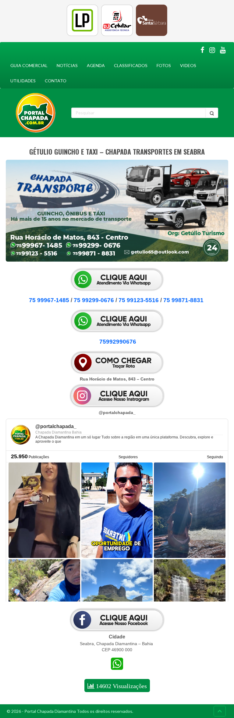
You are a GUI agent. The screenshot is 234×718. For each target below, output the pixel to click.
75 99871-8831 (183, 300)
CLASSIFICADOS (130, 65)
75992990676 (117, 341)
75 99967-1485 (49, 300)
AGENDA (96, 65)
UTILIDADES (23, 80)
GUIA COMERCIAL (29, 65)
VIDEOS (188, 65)
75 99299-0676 (94, 300)
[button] (117, 517)
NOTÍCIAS (67, 65)
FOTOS (164, 65)
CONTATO (55, 80)
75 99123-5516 (139, 300)
